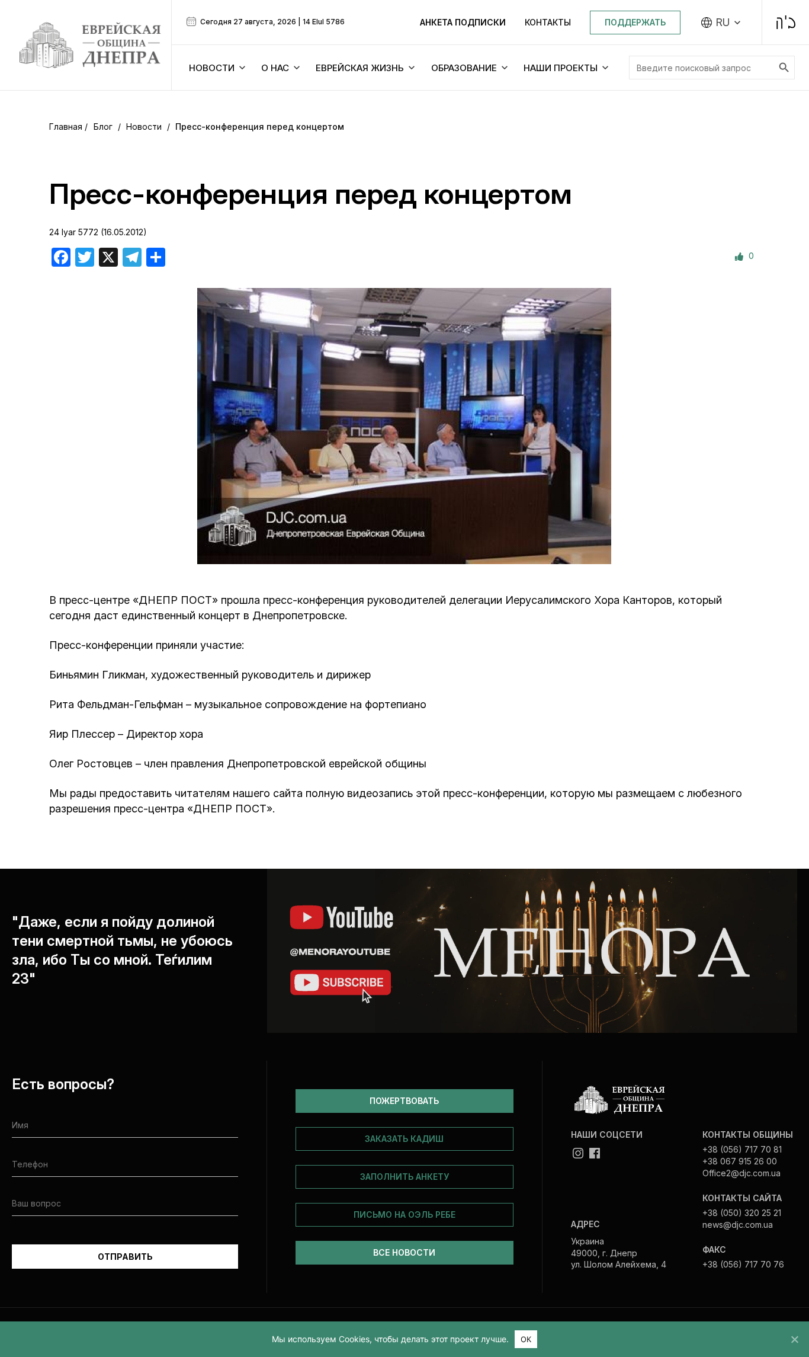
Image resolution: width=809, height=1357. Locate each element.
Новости (144, 126)
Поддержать (635, 22)
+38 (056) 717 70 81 (742, 1149)
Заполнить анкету (404, 1177)
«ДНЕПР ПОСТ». (232, 808)
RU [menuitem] (722, 22)
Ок (526, 1339)
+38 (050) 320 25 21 (741, 1213)
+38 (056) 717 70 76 (743, 1264)
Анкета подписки (463, 22)
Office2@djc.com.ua (741, 1173)
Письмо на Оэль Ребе (404, 1214)
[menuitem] (721, 22)
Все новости (404, 1252)
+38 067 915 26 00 (739, 1161)
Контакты (548, 22)
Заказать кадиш (404, 1139)
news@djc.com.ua (737, 1225)
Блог (103, 126)
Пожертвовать (404, 1101)
